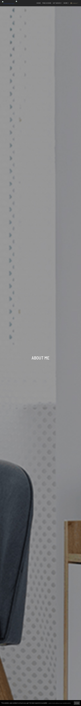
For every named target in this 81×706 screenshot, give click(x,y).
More (66, 4)
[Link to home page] (9, 3)
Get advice (57, 4)
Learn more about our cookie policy (59, 703)
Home (39, 3)
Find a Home (46, 3)
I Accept (77, 703)
